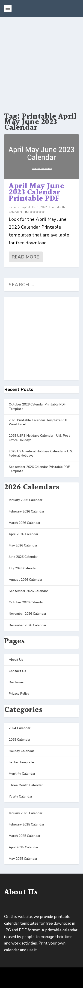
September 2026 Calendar (28, 591)
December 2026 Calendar (27, 625)
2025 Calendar (19, 739)
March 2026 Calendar (24, 523)
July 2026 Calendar (23, 568)
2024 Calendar (19, 728)
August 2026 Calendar (25, 579)
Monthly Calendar (22, 773)
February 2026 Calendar (26, 511)
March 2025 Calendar (24, 836)
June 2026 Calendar (23, 557)
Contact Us (17, 671)
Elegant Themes (40, 974)
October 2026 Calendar (26, 602)
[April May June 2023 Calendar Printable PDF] (41, 156)
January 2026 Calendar (25, 500)
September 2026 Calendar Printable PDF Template (39, 469)
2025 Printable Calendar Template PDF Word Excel (38, 422)
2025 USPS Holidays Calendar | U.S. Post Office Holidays (39, 437)
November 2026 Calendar (27, 613)
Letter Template (21, 762)
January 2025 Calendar (25, 813)
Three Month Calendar (26, 785)
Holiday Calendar (21, 751)
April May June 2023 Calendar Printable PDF (36, 192)
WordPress (41, 981)
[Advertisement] (41, 60)
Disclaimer (16, 682)
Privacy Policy (19, 693)
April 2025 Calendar (23, 847)
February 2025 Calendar (26, 824)
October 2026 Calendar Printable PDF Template (37, 406)
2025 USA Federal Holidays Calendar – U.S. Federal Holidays (41, 453)
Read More (25, 257)
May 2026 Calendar (23, 545)
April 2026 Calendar (23, 534)
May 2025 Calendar (23, 858)
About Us (16, 659)
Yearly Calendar (20, 796)
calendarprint (21, 207)
